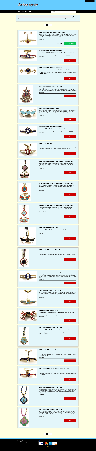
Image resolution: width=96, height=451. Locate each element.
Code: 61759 (41, 115)
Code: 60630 (41, 316)
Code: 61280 (41, 132)
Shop (22, 11)
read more (68, 55)
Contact (29, 11)
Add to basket (71, 43)
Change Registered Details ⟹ (23, 442)
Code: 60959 (41, 212)
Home (19, 11)
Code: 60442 (41, 376)
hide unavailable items (23, 18)
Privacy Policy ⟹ (21, 441)
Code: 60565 (41, 335)
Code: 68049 (41, 75)
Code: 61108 (41, 56)
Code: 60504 (41, 357)
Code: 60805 (41, 279)
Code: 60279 (41, 416)
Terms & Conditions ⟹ (22, 440)
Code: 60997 (41, 190)
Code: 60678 (41, 297)
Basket (25, 11)
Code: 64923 (41, 92)
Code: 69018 (41, 39)
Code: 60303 (41, 394)
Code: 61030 (41, 168)
